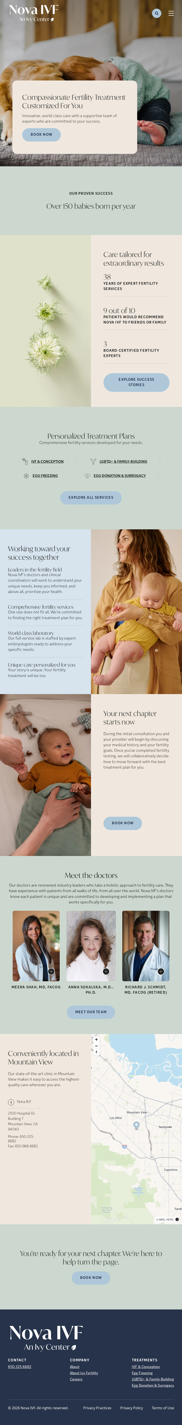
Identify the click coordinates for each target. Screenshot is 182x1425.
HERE (170, 1219)
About (74, 1367)
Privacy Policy (131, 1407)
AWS (162, 1219)
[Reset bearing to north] (96, 1052)
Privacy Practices (97, 1407)
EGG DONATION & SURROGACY (120, 476)
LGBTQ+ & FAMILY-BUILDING (123, 462)
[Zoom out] (96, 1046)
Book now (41, 135)
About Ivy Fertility (84, 1373)
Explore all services (91, 498)
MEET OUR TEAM (91, 1012)
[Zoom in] (96, 1039)
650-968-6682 (26, 1146)
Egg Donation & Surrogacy (153, 1386)
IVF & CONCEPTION (47, 462)
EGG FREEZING (45, 476)
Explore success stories (136, 382)
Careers (76, 1379)
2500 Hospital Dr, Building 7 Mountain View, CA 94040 (23, 1121)
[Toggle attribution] (177, 1219)
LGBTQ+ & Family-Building (153, 1379)
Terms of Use (163, 1407)
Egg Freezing (142, 1373)
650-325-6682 (19, 1367)
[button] (137, 1126)
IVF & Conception (146, 1367)
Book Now (123, 823)
